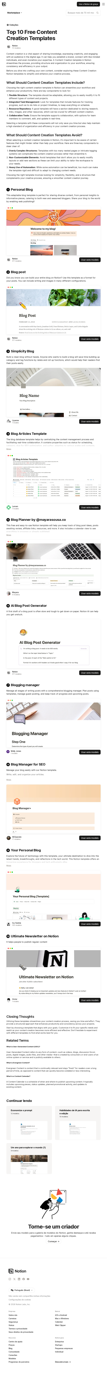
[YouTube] (28, 1279)
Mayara (15, 592)
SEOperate (16, 837)
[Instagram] (10, 1279)
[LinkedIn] (19, 1279)
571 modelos (16, 261)
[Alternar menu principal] (103, 4)
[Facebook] (23, 1279)
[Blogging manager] (53, 723)
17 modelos (16, 839)
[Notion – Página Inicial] (53, 1271)
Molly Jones (16, 751)
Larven (15, 506)
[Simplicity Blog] (53, 392)
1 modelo (15, 423)
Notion (15, 46)
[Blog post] (53, 310)
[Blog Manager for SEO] (53, 809)
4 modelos (16, 595)
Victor (14, 999)
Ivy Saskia (16, 923)
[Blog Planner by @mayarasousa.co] (53, 564)
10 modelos (16, 48)
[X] (14, 1279)
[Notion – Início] (4, 4)
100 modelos (17, 925)
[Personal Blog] (53, 230)
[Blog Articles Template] (53, 478)
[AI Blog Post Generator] (53, 643)
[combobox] (83, 13)
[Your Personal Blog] (53, 895)
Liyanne (15, 420)
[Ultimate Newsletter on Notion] (53, 971)
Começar (53, 1241)
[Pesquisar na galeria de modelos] (97, 13)
